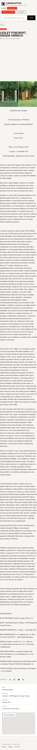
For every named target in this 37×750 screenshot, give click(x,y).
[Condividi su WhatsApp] (18, 679)
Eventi (2, 25)
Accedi (4, 8)
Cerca (31, 17)
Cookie (10, 746)
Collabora (20, 12)
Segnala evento (8, 12)
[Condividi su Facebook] (10, 679)
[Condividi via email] (23, 679)
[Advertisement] (18, 59)
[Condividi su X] (14, 679)
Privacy (4, 746)
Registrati (12, 8)
